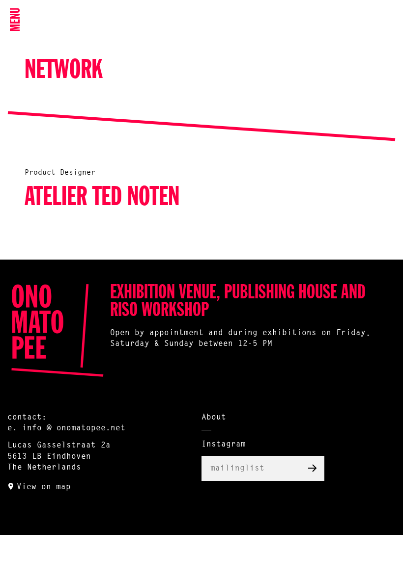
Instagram (224, 444)
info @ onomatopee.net (73, 428)
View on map (44, 487)
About (214, 417)
